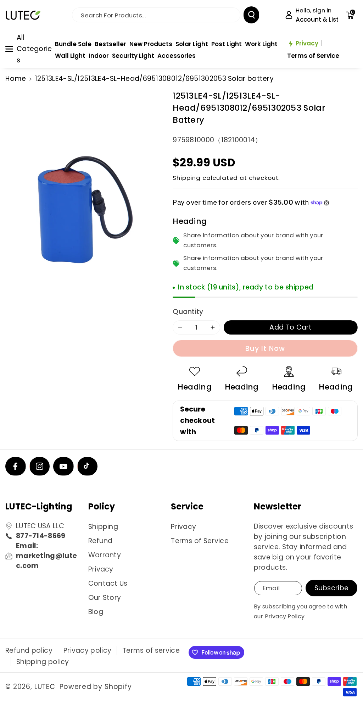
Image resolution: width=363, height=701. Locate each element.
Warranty (104, 555)
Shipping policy (42, 662)
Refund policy (28, 650)
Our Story (104, 597)
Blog (95, 612)
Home (15, 78)
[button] (350, 15)
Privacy (100, 569)
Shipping (187, 177)
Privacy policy (87, 650)
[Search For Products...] (251, 14)
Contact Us (108, 583)
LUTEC (44, 686)
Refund (100, 541)
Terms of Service (200, 541)
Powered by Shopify (96, 686)
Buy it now (265, 348)
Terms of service (151, 650)
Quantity (188, 311)
